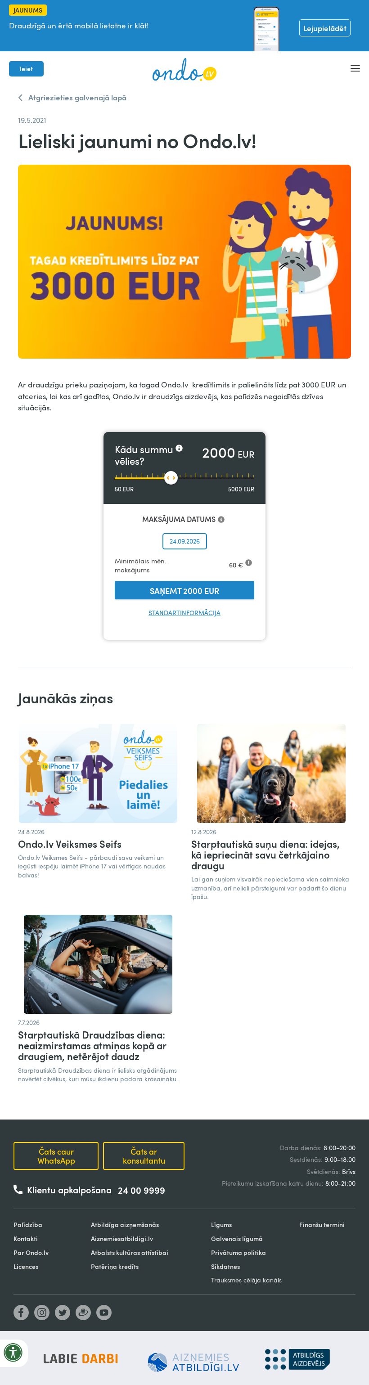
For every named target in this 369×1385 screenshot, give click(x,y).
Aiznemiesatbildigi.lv (122, 1238)
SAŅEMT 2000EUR (184, 590)
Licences (26, 1266)
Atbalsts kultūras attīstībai (129, 1252)
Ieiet (26, 68)
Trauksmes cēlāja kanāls (246, 1280)
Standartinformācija (184, 612)
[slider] (171, 478)
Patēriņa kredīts (115, 1266)
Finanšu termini (322, 1224)
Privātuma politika (238, 1252)
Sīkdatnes (225, 1266)
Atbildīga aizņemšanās (125, 1224)
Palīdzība (28, 1224)
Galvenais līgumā (237, 1238)
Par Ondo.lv (31, 1252)
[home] (184, 68)
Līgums (221, 1224)
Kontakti (26, 1238)
